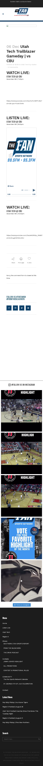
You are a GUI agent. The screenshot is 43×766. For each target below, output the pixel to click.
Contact (5, 690)
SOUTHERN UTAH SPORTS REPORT (16, 644)
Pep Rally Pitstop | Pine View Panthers (15, 722)
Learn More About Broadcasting (23, 760)
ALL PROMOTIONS (10, 666)
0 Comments (13, 67)
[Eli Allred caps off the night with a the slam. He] (21, 453)
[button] (11, 186)
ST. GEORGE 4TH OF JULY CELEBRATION (18, 684)
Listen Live (6, 628)
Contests (5, 659)
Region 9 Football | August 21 (12, 718)
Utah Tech (25, 65)
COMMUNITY (7, 677)
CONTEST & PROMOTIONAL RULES (16, 670)
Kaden (34, 65)
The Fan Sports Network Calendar (16, 679)
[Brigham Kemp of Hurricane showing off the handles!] (21, 496)
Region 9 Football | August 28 (12, 707)
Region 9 (5, 637)
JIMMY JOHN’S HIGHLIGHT (13, 661)
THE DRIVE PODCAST (11, 653)
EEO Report (22, 758)
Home (4, 623)
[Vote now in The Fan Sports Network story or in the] (21, 538)
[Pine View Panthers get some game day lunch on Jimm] (21, 581)
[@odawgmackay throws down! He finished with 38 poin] (21, 411)
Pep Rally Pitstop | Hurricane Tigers (15, 702)
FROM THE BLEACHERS (12, 648)
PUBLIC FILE (31, 758)
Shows (4, 641)
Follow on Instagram (22, 605)
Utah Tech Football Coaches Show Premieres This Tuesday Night (20, 712)
